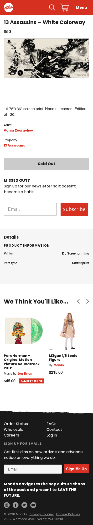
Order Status (16, 424)
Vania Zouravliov (18, 130)
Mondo (59, 365)
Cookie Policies (68, 514)
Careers (11, 435)
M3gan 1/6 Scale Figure (63, 357)
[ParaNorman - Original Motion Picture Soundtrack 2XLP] (24, 331)
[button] (78, 301)
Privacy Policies (42, 514)
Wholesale (13, 429)
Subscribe (74, 209)
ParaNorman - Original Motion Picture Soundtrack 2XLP (22, 362)
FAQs (51, 424)
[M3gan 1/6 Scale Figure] (69, 331)
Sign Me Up (76, 468)
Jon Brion (24, 373)
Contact (54, 429)
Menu (81, 7)
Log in (51, 435)
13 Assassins (14, 145)
